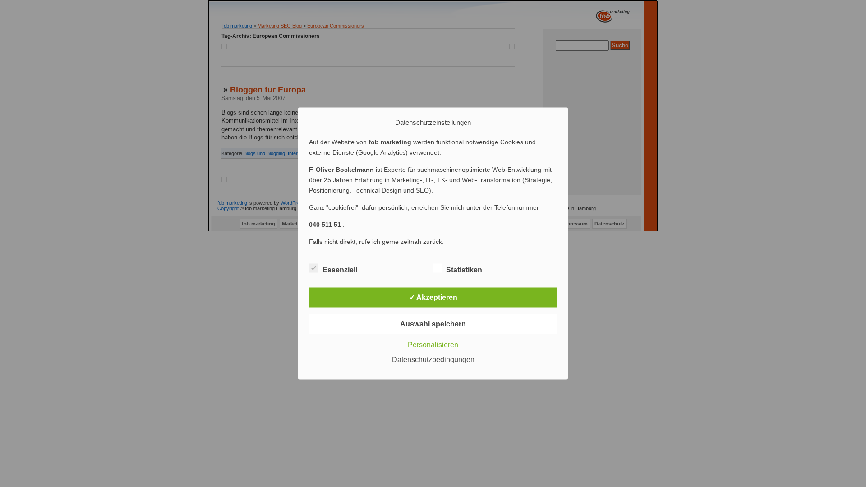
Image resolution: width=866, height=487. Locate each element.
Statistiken (464, 270)
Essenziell (339, 270)
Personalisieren (433, 345)
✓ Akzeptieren (433, 297)
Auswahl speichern (433, 324)
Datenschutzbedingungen (433, 359)
